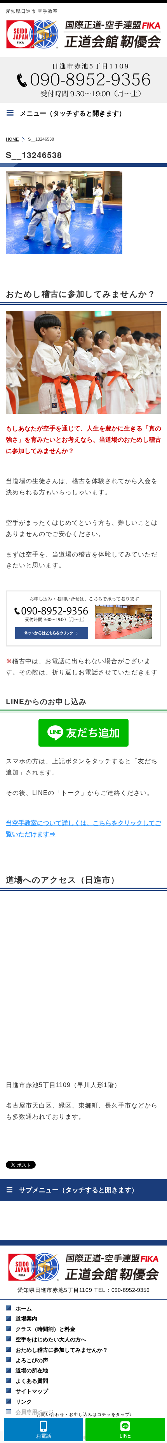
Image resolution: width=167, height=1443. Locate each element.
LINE (125, 1436)
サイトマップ (32, 1391)
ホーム (24, 1308)
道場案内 (26, 1318)
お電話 (43, 1436)
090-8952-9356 (130, 1290)
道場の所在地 (32, 1370)
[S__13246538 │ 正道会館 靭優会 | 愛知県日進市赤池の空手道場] (83, 34)
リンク (24, 1402)
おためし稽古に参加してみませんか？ (62, 1350)
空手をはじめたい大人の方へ (51, 1339)
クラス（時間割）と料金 (45, 1329)
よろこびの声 (32, 1360)
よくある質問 (32, 1381)
